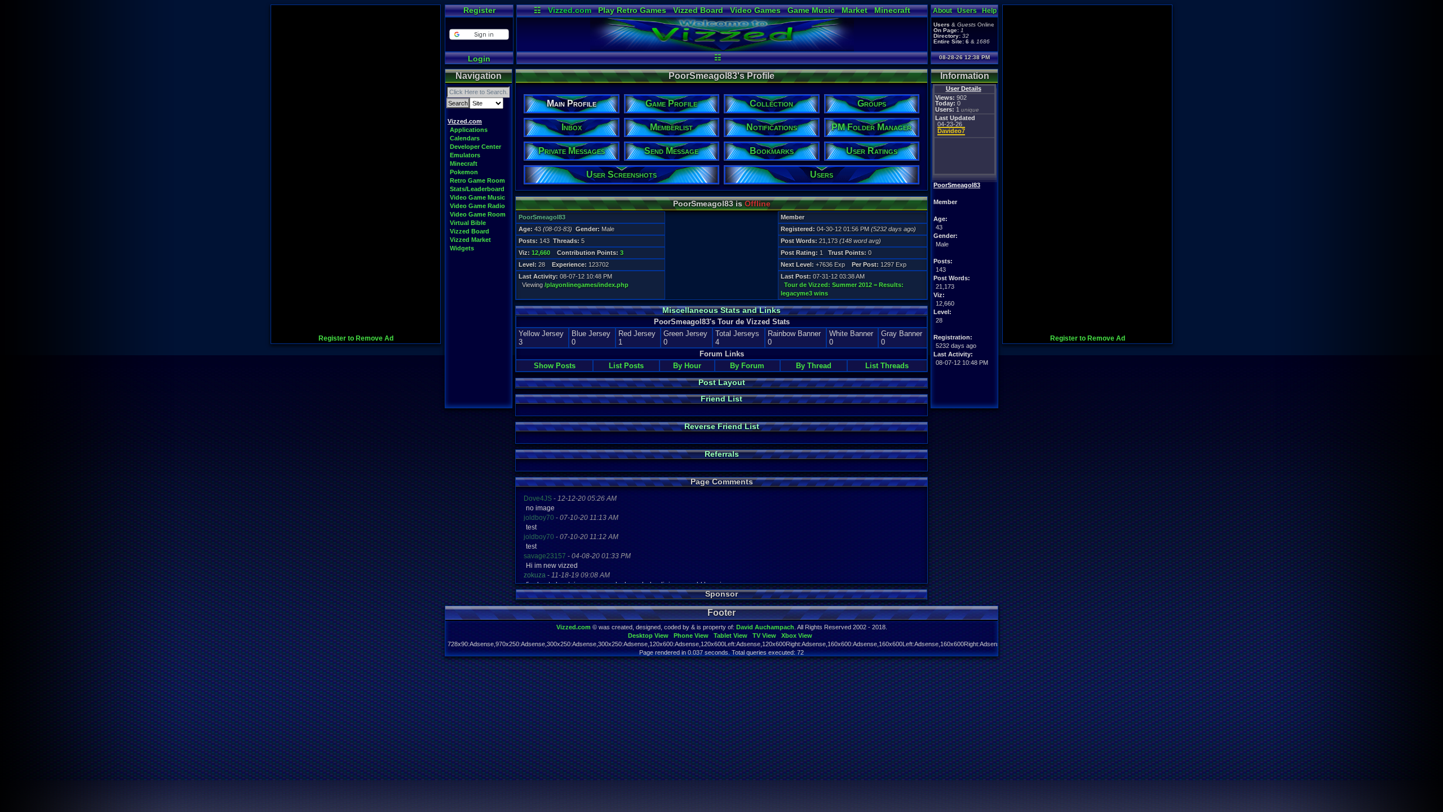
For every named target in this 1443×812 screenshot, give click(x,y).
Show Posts (555, 365)
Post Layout (721, 382)
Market (854, 10)
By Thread (813, 365)
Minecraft (892, 10)
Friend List (721, 398)
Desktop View (648, 635)
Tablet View (730, 635)
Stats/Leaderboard (477, 189)
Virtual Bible (468, 222)
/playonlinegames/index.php (586, 284)
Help (989, 11)
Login (479, 58)
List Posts (626, 365)
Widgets (462, 248)
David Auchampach (765, 627)
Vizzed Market (470, 239)
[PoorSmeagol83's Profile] (722, 48)
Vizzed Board (698, 10)
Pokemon (464, 172)
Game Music (811, 10)
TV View (764, 635)
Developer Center (475, 146)
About (942, 11)
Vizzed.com (569, 10)
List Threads (887, 365)
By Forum (747, 365)
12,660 (541, 252)
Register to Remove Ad (355, 338)
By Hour (687, 365)
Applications (469, 129)
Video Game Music (477, 197)
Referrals (722, 453)
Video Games (755, 10)
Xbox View (796, 635)
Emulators (465, 155)
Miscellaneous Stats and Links (721, 310)
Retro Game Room (477, 180)
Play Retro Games (632, 10)
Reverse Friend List (721, 426)
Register (479, 10)
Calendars (465, 138)
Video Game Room (478, 214)
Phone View (691, 635)
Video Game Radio (477, 205)
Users (967, 11)
